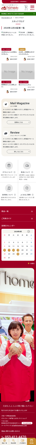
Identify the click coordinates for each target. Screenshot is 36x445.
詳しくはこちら (18, 152)
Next (28, 231)
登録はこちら (18, 122)
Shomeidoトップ (6, 18)
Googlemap (27, 423)
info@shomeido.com (19, 425)
